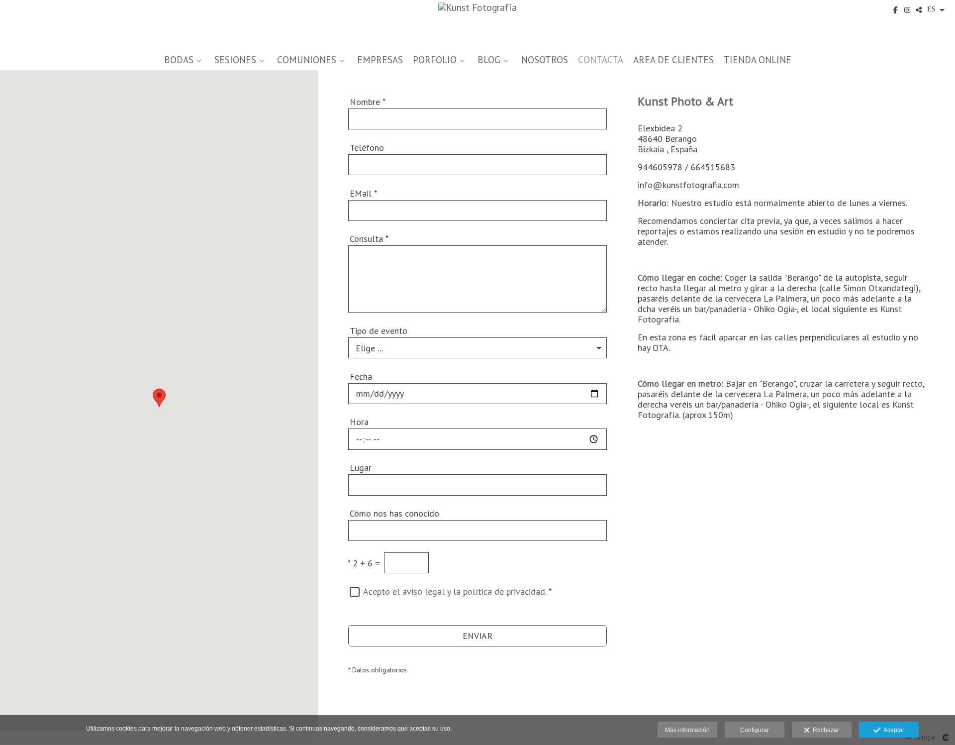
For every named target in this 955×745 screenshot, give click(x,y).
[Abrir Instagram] (907, 10)
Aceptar (892, 730)
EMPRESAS (380, 60)
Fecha (361, 376)
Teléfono (367, 147)
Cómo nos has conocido (394, 513)
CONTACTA (600, 60)
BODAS (178, 60)
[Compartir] (919, 10)
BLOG (489, 60)
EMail (363, 193)
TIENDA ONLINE (757, 60)
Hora (359, 421)
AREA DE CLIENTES (673, 60)
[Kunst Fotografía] (477, 23)
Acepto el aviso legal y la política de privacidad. (454, 591)
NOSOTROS (544, 60)
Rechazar (824, 730)
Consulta (369, 238)
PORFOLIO (435, 60)
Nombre (367, 101)
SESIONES (235, 60)
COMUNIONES (306, 60)
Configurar (754, 730)
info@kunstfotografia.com (688, 185)
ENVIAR (477, 635)
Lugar (361, 467)
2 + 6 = (364, 563)
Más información (687, 730)
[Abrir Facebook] (896, 10)
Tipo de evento (378, 330)
